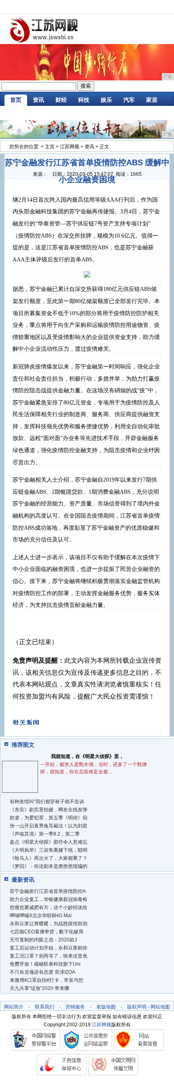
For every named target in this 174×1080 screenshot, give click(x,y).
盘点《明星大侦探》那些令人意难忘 (48, 842)
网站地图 (160, 1007)
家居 (151, 100)
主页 (50, 146)
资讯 (38, 100)
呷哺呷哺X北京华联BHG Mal (41, 915)
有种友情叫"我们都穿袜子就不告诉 (47, 801)
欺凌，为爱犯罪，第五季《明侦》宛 (48, 818)
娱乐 (106, 100)
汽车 (129, 100)
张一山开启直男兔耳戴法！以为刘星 (48, 826)
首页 (15, 100)
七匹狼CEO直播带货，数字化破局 (46, 932)
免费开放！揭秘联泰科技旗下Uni (45, 964)
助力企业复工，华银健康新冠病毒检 (48, 899)
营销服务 (75, 1007)
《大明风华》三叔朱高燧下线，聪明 (48, 850)
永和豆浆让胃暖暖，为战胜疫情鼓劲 (48, 923)
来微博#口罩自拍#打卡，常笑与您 (46, 980)
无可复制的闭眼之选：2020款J (43, 940)
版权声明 (136, 1007)
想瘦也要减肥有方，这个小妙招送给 (48, 907)
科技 (83, 100)
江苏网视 (69, 146)
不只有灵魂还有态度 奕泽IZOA (42, 972)
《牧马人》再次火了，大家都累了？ (48, 858)
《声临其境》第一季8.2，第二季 (45, 834)
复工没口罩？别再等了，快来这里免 (48, 956)
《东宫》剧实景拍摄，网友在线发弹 (48, 810)
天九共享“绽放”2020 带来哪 (39, 988)
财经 (61, 100)
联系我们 (44, 1007)
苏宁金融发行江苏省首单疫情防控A (48, 891)
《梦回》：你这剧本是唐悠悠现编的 (48, 866)
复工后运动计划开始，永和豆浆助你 (48, 948)
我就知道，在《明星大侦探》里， (87, 756)
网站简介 (13, 1007)
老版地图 (106, 1007)
